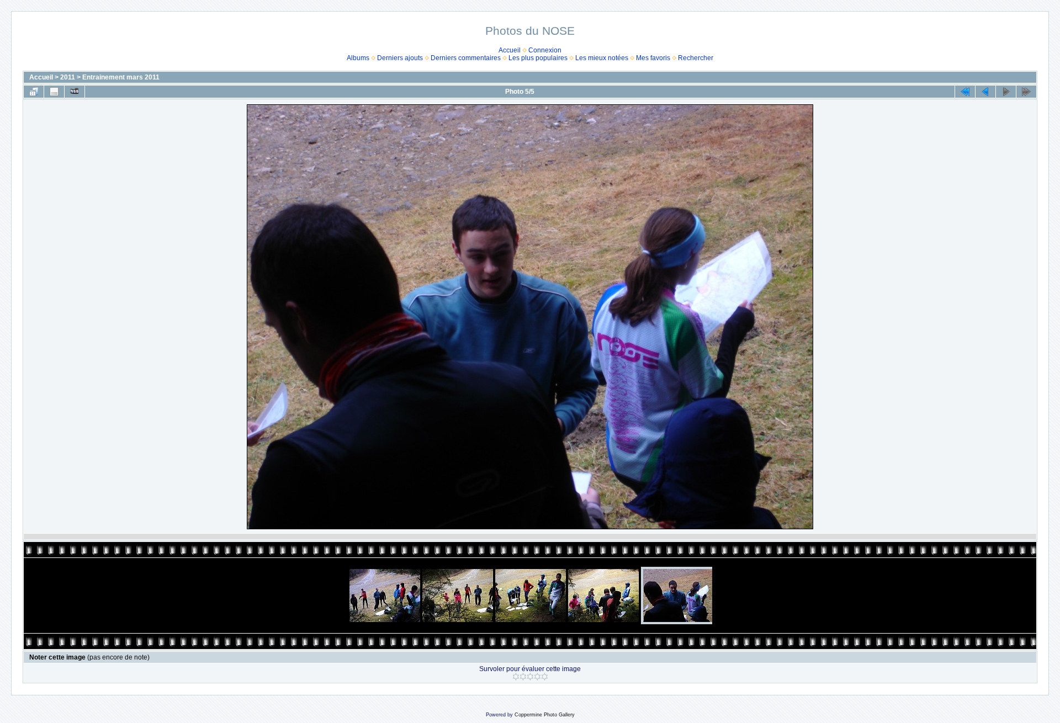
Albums (358, 58)
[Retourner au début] (965, 92)
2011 (67, 77)
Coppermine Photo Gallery (545, 714)
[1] (516, 677)
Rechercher (695, 58)
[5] (544, 677)
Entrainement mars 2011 (121, 77)
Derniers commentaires (466, 58)
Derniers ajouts (400, 58)
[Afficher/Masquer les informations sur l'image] (54, 92)
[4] (537, 677)
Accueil (510, 50)
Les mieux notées (601, 58)
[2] (523, 677)
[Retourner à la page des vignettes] (34, 92)
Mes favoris (653, 58)
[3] (530, 677)
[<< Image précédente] (985, 92)
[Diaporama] (74, 92)
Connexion (544, 50)
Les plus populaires (538, 58)
